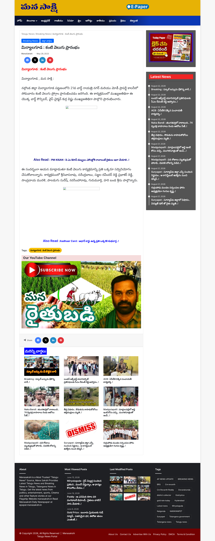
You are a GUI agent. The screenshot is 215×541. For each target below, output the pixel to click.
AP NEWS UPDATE (165, 479)
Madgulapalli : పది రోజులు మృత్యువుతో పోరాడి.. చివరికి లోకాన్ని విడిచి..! (40, 445)
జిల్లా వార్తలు (47, 41)
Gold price (179, 495)
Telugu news (181, 522)
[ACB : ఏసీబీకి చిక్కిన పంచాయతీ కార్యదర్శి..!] (120, 366)
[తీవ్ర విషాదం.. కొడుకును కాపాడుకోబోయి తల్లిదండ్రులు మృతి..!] (81, 396)
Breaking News (43, 34)
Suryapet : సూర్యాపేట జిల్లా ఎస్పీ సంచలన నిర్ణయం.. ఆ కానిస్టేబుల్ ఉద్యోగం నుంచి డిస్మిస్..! (78, 445)
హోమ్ (19, 20)
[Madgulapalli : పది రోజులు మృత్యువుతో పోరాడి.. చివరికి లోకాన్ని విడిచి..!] (41, 430)
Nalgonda (161, 511)
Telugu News (27, 34)
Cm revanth (170, 484)
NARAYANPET (176, 511)
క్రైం (79, 20)
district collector (164, 495)
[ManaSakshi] (39, 8)
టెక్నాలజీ (134, 20)
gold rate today (163, 500)
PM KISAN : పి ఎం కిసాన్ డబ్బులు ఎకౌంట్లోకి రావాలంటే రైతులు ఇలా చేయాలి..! (90, 159)
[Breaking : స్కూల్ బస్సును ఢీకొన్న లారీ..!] (41, 366)
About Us (113, 534)
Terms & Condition (186, 534)
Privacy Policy (159, 534)
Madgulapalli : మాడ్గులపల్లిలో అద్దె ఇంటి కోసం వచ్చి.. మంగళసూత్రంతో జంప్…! (119, 412)
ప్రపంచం (112, 20)
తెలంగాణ (31, 20)
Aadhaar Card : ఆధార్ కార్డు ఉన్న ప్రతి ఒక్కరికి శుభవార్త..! (89, 241)
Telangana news (164, 522)
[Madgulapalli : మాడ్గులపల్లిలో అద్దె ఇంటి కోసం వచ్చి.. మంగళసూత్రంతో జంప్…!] (120, 396)
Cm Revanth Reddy (165, 490)
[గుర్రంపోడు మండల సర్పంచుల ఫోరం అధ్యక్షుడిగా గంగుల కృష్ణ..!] (120, 430)
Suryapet (161, 516)
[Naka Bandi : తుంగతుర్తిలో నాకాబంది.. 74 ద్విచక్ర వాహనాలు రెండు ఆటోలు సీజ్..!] (41, 396)
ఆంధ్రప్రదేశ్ (45, 20)
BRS (159, 484)
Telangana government (179, 516)
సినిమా (70, 20)
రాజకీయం (58, 20)
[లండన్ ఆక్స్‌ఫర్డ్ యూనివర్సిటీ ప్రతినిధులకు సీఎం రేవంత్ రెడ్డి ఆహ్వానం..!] (81, 366)
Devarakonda (184, 490)
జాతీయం (101, 20)
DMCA (172, 534)
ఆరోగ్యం (88, 20)
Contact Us (125, 534)
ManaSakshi (26, 53)
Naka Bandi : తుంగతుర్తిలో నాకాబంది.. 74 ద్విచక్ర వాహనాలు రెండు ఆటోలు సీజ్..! (41, 412)
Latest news (162, 506)
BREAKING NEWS (185, 479)
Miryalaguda (177, 506)
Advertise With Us (142, 534)
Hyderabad (179, 500)
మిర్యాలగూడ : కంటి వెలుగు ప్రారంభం (45, 250)
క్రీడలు (123, 20)
